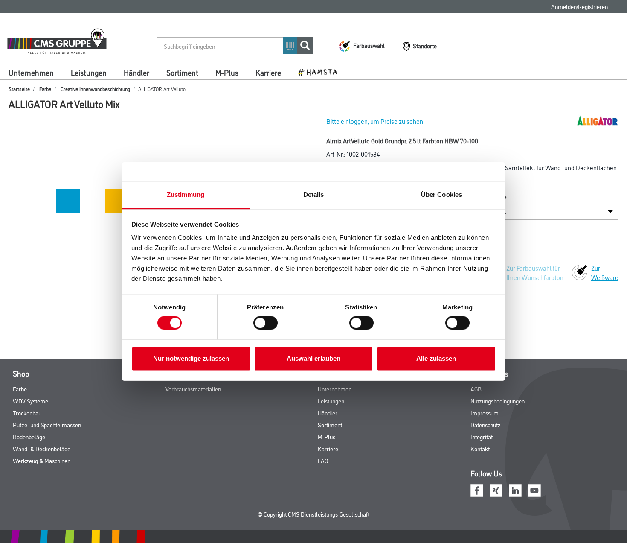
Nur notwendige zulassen (191, 358)
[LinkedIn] (515, 489)
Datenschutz (485, 424)
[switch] (268, 323)
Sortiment (182, 72)
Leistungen (89, 72)
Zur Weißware (604, 272)
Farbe (45, 88)
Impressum (484, 413)
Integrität (481, 436)
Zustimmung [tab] (186, 194)
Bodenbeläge (29, 436)
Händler (136, 72)
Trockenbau (27, 413)
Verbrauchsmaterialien (193, 389)
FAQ (323, 460)
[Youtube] (534, 489)
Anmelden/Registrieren (579, 6)
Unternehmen (31, 72)
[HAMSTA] (321, 72)
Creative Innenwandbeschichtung (95, 88)
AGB (476, 389)
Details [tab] (313, 194)
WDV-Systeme (30, 401)
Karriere (268, 72)
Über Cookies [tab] (441, 194)
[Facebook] (476, 489)
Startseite (19, 88)
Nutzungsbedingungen (497, 401)
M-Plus (226, 72)
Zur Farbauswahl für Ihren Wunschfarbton (534, 272)
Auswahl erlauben (313, 358)
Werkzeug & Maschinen (41, 460)
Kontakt (480, 448)
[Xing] (496, 489)
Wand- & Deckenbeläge (41, 448)
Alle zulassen (436, 358)
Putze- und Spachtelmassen (47, 424)
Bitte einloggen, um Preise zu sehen (374, 121)
